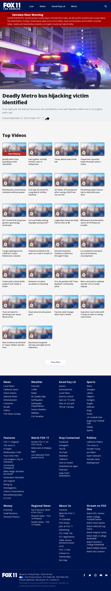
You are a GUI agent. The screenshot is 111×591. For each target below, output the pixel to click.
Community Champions (8, 466)
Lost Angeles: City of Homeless (13, 460)
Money (7, 505)
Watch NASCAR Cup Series (96, 527)
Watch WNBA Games (97, 548)
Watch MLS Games (96, 551)
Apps (33, 451)
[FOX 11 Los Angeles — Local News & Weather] (13, 6)
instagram (95, 575)
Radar (34, 393)
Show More (55, 362)
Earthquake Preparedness (37, 404)
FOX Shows (64, 522)
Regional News (41, 505)
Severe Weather (38, 409)
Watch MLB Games (96, 522)
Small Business (10, 513)
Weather (36, 382)
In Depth (7, 448)
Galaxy (90, 426)
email (106, 575)
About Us (65, 505)
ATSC (61, 546)
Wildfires (35, 413)
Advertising (64, 529)
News (7, 382)
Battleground (93, 462)
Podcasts (63, 469)
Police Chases (9, 393)
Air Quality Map (38, 396)
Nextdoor (63, 455)
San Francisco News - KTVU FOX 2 (41, 511)
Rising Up (7, 484)
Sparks (90, 430)
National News (10, 396)
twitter (90, 575)
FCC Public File (66, 533)
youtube (101, 575)
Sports (91, 382)
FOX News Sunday (12, 413)
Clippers (90, 396)
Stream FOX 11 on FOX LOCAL (39, 443)
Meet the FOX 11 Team (67, 514)
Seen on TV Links (67, 400)
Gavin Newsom (94, 455)
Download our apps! (68, 466)
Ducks (89, 413)
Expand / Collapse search (106, 6)
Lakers (90, 393)
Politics (6, 410)
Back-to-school (66, 396)
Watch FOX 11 (40, 437)
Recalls (6, 406)
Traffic (34, 389)
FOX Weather (37, 416)
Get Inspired (9, 481)
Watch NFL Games (95, 513)
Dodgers (91, 400)
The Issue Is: (9, 445)
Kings (89, 410)
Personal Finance (11, 516)
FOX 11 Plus (64, 549)
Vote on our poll (66, 403)
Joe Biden (91, 452)
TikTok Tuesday (66, 406)
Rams (89, 386)
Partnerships (65, 556)
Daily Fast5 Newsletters (64, 474)
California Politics (95, 441)
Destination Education (13, 477)
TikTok (62, 448)
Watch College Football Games (94, 518)
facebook (84, 575)
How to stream (66, 462)
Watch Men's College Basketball (96, 537)
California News (10, 389)
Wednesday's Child (12, 452)
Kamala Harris (93, 459)
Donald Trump (93, 448)
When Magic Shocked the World (13, 472)
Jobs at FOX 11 (66, 526)
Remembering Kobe (12, 494)
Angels (90, 403)
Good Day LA (67, 382)
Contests (63, 509)
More (74, 6)
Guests (62, 386)
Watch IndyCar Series (97, 532)
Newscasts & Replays (41, 448)
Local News (8, 386)
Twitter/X (63, 459)
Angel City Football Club (95, 422)
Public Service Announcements (66, 541)
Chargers (91, 389)
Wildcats (91, 406)
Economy (7, 509)
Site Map (63, 560)
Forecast (35, 386)
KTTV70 (7, 498)
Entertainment (10, 400)
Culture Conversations (13, 491)
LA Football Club (94, 417)
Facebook (63, 441)
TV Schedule (64, 519)
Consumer (8, 403)
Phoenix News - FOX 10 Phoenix (40, 517)
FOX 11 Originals (11, 441)
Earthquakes (37, 400)
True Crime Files (11, 455)
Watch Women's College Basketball (95, 543)
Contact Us (64, 553)
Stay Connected (69, 437)
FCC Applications (67, 536)
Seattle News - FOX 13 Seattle (40, 523)
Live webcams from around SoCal (40, 456)
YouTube (63, 452)
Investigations (9, 487)
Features (9, 437)
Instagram (64, 445)
